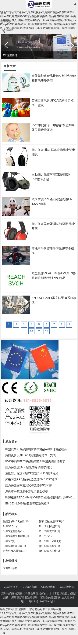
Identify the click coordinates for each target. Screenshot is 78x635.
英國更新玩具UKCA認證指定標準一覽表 (30, 455)
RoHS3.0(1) (10, 526)
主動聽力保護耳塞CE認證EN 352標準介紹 (31, 473)
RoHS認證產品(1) (49, 545)
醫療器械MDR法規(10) (16, 521)
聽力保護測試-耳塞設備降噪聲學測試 (28, 467)
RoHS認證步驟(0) (49, 550)
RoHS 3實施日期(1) (14, 545)
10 (31, 331)
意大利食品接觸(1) (14, 550)
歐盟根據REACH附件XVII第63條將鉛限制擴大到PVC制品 (41, 497)
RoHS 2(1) (9, 541)
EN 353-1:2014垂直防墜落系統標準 (27, 503)
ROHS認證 (7, 29)
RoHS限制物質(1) (49, 526)
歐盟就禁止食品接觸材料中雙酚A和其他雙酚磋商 (36, 449)
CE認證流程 (48, 586)
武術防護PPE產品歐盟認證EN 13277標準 (31, 479)
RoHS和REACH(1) (50, 541)
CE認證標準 (67, 586)
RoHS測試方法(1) (49, 531)
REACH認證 (8, 38)
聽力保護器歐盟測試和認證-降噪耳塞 (28, 485)
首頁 (3, 12)
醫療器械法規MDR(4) (51, 521)
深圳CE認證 (10, 568)
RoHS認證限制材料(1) (16, 536)
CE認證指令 (11, 586)
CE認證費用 (30, 586)
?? (46, 331)
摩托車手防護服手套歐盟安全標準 (26, 491)
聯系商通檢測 (9, 46)
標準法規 (6, 21)
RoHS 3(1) (45, 536)
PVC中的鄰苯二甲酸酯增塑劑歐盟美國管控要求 (35, 461)
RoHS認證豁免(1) (13, 531)
